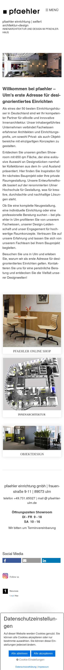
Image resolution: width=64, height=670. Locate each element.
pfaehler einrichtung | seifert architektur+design (22, 23)
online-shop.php (32, 324)
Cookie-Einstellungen (31, 659)
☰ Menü (51, 9)
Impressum (43, 666)
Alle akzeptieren (43, 653)
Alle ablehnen (19, 653)
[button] (11, 560)
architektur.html (32, 387)
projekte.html (32, 441)
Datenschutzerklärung (25, 666)
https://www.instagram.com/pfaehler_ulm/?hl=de (32, 573)
